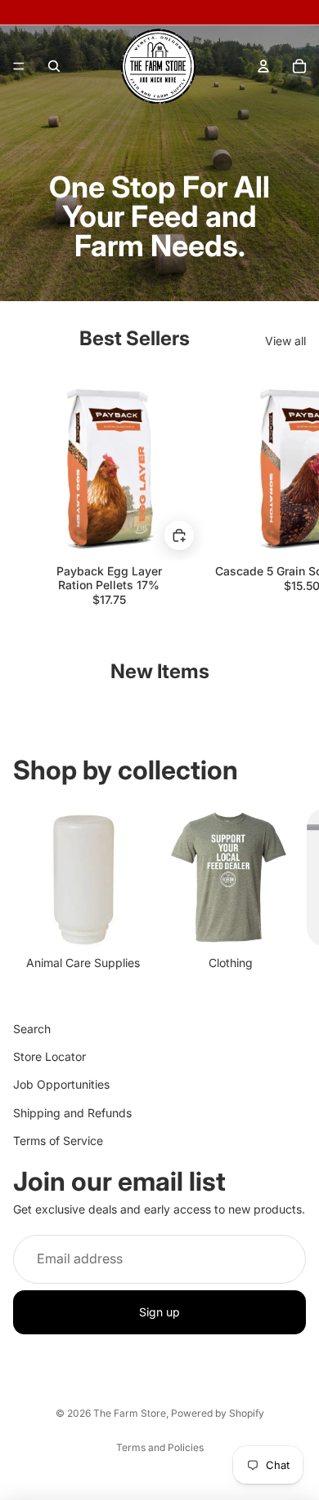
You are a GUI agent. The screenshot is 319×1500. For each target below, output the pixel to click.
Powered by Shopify (217, 1413)
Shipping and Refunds (72, 1113)
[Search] (54, 66)
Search (32, 1029)
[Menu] (19, 66)
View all (285, 341)
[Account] (263, 66)
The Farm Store (129, 1413)
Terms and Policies (160, 1447)
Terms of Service (58, 1140)
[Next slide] (288, 488)
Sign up (159, 1312)
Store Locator (49, 1056)
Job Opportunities (61, 1084)
